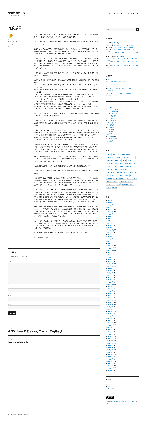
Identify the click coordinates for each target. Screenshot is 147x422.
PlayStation (119, 163)
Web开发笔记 (110, 122)
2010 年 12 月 (110, 365)
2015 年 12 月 (110, 263)
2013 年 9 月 (110, 306)
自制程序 (125, 184)
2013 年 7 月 (110, 309)
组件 (118, 184)
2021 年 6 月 (110, 215)
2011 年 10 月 (110, 347)
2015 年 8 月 (110, 270)
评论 (10, 261)
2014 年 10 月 (110, 284)
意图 (129, 178)
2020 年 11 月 (110, 222)
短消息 (110, 133)
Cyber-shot (110, 160)
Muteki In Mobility (119, 56)
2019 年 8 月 (110, 232)
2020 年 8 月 (110, 224)
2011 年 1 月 (110, 363)
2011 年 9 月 (110, 349)
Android (116, 154)
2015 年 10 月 (110, 266)
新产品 (110, 129)
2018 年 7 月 (110, 241)
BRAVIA (126, 157)
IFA (124, 160)
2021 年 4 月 (110, 216)
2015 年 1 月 (110, 283)
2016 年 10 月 (110, 250)
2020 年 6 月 (110, 227)
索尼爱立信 (110, 184)
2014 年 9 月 (110, 286)
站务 (108, 134)
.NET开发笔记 (110, 108)
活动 (135, 178)
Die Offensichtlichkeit (112, 95)
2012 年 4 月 (110, 336)
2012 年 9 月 (110, 327)
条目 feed (109, 384)
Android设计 (112, 113)
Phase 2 (116, 42)
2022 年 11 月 (110, 209)
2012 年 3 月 (110, 338)
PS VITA (121, 166)
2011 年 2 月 (110, 361)
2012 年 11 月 (110, 324)
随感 (9, 46)
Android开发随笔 (126, 154)
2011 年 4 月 (110, 358)
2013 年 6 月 (110, 311)
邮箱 (10, 295)
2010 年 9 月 (110, 370)
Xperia (120, 175)
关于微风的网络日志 (132, 13)
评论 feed (109, 386)
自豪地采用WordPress (23, 414)
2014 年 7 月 (110, 290)
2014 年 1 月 (110, 299)
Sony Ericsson (124, 169)
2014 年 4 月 (110, 293)
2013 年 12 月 (110, 301)
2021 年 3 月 (110, 218)
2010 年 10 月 (110, 369)
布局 (115, 178)
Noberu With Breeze (112, 83)
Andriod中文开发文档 (112, 109)
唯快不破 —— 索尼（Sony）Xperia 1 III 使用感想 (119, 94)
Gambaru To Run (111, 92)
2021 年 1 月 (110, 220)
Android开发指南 (113, 111)
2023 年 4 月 (110, 206)
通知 (109, 187)
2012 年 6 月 (110, 333)
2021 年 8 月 (110, 213)
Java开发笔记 (110, 117)
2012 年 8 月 (110, 329)
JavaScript (110, 163)
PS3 (108, 166)
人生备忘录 (11, 44)
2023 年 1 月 (110, 207)
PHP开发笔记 (110, 118)
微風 (9, 39)
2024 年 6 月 (110, 202)
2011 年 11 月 (110, 345)
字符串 (109, 178)
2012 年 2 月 (110, 340)
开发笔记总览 (118, 13)
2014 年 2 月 (110, 297)
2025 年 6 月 (110, 200)
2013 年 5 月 (110, 313)
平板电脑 (122, 178)
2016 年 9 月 (110, 252)
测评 (110, 131)
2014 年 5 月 (110, 292)
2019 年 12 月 (110, 229)
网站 (9, 304)
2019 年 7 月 (110, 234)
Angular (119, 157)
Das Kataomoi (110, 90)
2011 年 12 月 (110, 343)
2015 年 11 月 (110, 265)
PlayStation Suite (130, 163)
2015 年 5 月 (110, 275)
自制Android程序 (111, 138)
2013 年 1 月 (110, 320)
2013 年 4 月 (110, 315)
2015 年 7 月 (110, 272)
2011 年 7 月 (110, 352)
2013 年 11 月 (110, 302)
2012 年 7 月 (110, 331)
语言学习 (109, 142)
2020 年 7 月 (110, 225)
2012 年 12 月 (110, 322)
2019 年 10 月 (110, 231)
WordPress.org (110, 388)
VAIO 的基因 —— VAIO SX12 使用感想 (123, 45)
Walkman (133, 172)
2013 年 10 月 (110, 304)
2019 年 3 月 (110, 238)
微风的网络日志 (16, 13)
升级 (126, 175)
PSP (114, 166)
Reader (128, 166)
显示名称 (11, 287)
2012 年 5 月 (110, 335)
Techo (119, 172)
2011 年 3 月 (110, 360)
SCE (116, 169)
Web (109, 175)
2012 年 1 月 (110, 342)
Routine (109, 169)
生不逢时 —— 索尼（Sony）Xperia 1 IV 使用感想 (119, 88)
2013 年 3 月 (110, 317)
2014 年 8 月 (110, 288)
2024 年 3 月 (110, 204)
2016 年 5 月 (110, 256)
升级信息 (111, 140)
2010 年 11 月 (110, 367)
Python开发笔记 (111, 120)
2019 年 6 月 (110, 236)
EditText (118, 160)
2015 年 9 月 (110, 268)
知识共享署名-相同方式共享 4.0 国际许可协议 (123, 401)
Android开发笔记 (111, 115)
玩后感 (115, 181)
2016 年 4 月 (110, 258)
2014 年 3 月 (110, 295)
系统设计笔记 (110, 136)
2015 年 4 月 (110, 277)
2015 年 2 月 (110, 281)
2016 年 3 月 (110, 259)
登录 (108, 383)
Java (130, 160)
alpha (109, 154)
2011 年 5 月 (110, 356)
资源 (132, 184)
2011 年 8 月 (110, 351)
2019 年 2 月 (110, 240)
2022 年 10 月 (110, 211)
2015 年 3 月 (110, 279)
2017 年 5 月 (110, 249)
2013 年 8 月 (110, 308)
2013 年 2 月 (110, 318)
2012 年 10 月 (110, 326)
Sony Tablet (111, 172)
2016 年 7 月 (110, 254)
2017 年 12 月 (110, 245)
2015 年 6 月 (110, 274)
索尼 (130, 181)
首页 (110, 13)
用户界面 (122, 181)
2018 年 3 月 (110, 243)
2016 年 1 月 (110, 261)
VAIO (125, 172)
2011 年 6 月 (110, 354)
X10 (114, 175)
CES (133, 157)
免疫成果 (109, 86)
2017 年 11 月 (110, 247)
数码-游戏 (109, 127)
